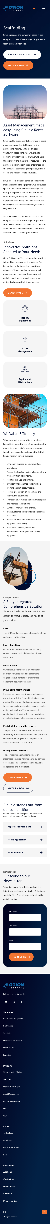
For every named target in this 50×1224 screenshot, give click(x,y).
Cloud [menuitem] (6, 1126)
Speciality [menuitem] (7, 1033)
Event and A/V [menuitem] (9, 1048)
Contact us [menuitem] (8, 1179)
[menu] (43, 8)
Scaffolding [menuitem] (8, 1026)
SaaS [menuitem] (5, 1155)
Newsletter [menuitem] (9, 1186)
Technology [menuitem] (8, 1133)
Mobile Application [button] (17, 839)
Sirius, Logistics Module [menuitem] (12, 1072)
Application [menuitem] (7, 1140)
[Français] (34, 8)
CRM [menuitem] (5, 1116)
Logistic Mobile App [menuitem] (11, 1087)
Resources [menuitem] (9, 1165)
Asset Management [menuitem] (11, 1094)
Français (34, 8)
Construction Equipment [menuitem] (13, 1018)
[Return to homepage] (13, 8)
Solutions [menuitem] (8, 1012)
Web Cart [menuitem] (7, 1079)
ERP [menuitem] (5, 1108)
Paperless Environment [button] (19, 826)
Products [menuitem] (7, 1066)
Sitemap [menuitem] (7, 1193)
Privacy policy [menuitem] (10, 1201)
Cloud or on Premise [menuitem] (12, 1147)
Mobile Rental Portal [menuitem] (11, 1101)
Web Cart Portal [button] (15, 852)
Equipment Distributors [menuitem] (12, 1040)
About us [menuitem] (7, 1172)
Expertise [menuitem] (7, 1055)
